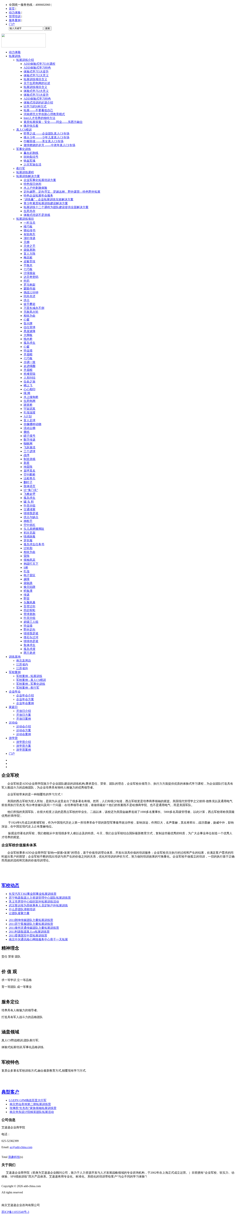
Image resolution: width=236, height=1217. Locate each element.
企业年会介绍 (25, 695)
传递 (27, 594)
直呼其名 (29, 470)
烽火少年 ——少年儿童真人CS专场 (46, 137)
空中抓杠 (29, 524)
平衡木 (28, 265)
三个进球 (29, 451)
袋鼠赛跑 (29, 249)
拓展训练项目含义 (35, 79)
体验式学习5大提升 (36, 71)
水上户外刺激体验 (35, 187)
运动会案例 (23, 734)
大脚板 (28, 335)
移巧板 (28, 226)
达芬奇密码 (31, 276)
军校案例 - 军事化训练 (30, 683)
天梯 (27, 242)
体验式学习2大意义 (36, 75)
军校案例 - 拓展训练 (29, 676)
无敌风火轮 (31, 311)
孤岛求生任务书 (34, 544)
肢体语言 (29, 486)
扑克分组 (29, 505)
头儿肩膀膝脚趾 (34, 528)
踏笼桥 (28, 404)
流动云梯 (29, 428)
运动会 (13, 722)
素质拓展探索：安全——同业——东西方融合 (53, 121)
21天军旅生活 (32, 164)
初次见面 (29, 532)
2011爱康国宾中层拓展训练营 (28, 935)
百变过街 (29, 606)
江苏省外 (22, 668)
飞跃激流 (29, 447)
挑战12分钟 (31, 292)
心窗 (27, 319)
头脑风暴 (29, 602)
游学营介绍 (23, 741)
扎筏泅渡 (29, 412)
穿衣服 (28, 540)
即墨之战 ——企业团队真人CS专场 (46, 133)
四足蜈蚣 (29, 610)
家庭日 (13, 707)
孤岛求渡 (29, 648)
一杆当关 (29, 222)
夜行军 (20, 168)
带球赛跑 (29, 614)
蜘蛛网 (28, 443)
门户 (12, 24)
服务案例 (15, 20)
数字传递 (29, 439)
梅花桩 (28, 257)
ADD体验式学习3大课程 (39, 63)
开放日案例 (23, 718)
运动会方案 (23, 730)
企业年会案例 (25, 703)
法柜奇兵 (29, 478)
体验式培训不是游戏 (37, 214)
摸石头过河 (31, 637)
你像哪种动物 (32, 424)
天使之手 (29, 245)
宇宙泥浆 (29, 408)
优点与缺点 (31, 517)
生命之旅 (29, 381)
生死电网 (29, 400)
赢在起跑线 (31, 152)
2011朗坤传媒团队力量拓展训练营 (31, 920)
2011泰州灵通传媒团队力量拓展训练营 (34, 927)
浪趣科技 (14, 1157)
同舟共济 (29, 296)
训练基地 (15, 656)
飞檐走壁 (29, 493)
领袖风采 (29, 559)
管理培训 (15, 16)
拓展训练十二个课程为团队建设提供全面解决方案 (56, 207)
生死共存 (29, 211)
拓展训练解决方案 (28, 176)
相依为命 (29, 315)
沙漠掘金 (29, 273)
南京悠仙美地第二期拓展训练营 (30, 1104)
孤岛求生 (29, 342)
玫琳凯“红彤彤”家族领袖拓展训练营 (33, 1108)
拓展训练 (15, 56)
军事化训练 (23, 149)
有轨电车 (29, 234)
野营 (27, 598)
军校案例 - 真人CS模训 (31, 679)
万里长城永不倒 (34, 307)
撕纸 (27, 431)
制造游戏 (29, 459)
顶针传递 (29, 238)
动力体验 (15, 12)
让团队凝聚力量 (19, 913)
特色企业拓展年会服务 (38, 195)
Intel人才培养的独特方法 (39, 118)
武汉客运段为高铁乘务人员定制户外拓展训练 (38, 905)
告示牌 (28, 323)
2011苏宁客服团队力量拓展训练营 (31, 923)
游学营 (13, 738)
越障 (27, 579)
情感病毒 (29, 536)
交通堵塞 (29, 509)
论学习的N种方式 (35, 106)
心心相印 (29, 389)
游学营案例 (23, 749)
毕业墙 (28, 350)
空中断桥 (29, 474)
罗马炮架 (29, 284)
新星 (27, 462)
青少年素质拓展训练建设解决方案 (46, 203)
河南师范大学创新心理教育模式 (44, 114)
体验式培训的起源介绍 (38, 102)
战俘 (27, 455)
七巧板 (28, 269)
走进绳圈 (29, 366)
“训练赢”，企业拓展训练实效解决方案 (48, 199)
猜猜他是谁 (31, 641)
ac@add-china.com (21, 1147)
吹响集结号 (31, 156)
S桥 (26, 567)
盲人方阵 (29, 253)
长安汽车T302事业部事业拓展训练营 (32, 893)
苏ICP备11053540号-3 (15, 1211)
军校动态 (10, 885)
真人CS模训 (24, 129)
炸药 (27, 280)
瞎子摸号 (29, 435)
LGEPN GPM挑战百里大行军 (27, 1100)
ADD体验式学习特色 (37, 67)
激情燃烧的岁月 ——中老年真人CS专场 (49, 145)
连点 (27, 300)
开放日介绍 (23, 710)
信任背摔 (29, 327)
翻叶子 (28, 482)
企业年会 (15, 691)
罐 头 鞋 (29, 501)
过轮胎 (28, 548)
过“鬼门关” (31, 490)
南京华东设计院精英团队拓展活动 (32, 1111)
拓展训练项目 (25, 218)
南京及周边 (23, 660)
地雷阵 (28, 466)
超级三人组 (31, 621)
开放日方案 (23, 714)
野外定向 (29, 629)
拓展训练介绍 (25, 59)
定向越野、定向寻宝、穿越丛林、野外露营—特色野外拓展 (62, 191)
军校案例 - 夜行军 (27, 687)
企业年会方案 (25, 699)
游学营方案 (23, 745)
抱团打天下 (31, 563)
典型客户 (10, 1091)
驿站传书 (29, 230)
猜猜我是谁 (31, 513)
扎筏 (27, 571)
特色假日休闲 (32, 183)
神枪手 (28, 521)
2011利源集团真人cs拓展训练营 (29, 931)
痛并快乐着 (31, 125)
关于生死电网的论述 (37, 83)
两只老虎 (29, 652)
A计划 (28, 416)
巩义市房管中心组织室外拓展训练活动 (34, 901)
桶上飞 (28, 385)
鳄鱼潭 (28, 590)
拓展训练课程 (25, 172)
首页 (12, 8)
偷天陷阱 (29, 586)
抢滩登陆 (29, 373)
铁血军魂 (29, 160)
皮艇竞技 (29, 261)
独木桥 (28, 338)
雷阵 (27, 555)
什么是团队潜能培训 (22, 909)
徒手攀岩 (29, 304)
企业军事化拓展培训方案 (40, 180)
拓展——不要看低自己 (38, 110)
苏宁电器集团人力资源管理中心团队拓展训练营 (40, 897)
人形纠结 (29, 377)
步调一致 (29, 362)
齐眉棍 (28, 354)
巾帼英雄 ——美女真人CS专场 (43, 141)
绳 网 (27, 393)
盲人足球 (29, 420)
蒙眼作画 (29, 288)
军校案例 (15, 672)
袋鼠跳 (28, 583)
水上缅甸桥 (31, 397)
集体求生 (29, 645)
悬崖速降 (29, 331)
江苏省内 (22, 664)
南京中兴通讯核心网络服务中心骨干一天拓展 (38, 939)
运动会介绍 (23, 726)
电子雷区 (29, 575)
